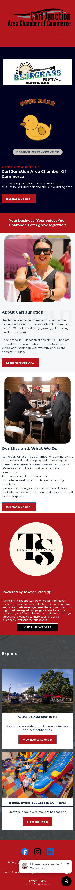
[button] (63, 36)
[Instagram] (37, 851)
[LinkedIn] (50, 851)
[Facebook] (25, 851)
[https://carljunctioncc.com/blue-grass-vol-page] (37, 72)
